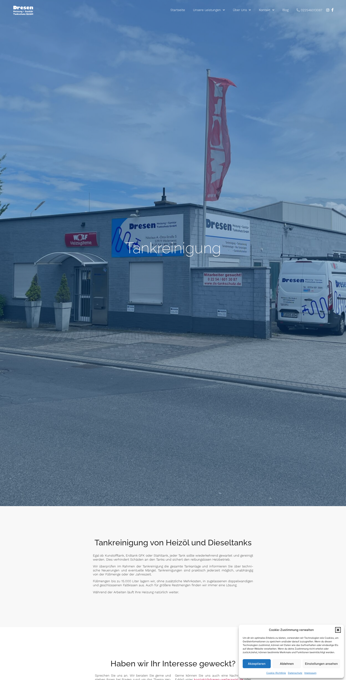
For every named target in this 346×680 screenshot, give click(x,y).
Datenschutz (295, 672)
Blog (285, 10)
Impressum (310, 672)
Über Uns (240, 10)
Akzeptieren (257, 664)
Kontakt (264, 10)
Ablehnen (287, 664)
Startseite (177, 10)
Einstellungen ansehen (321, 664)
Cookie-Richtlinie (276, 672)
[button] (338, 630)
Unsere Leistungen (207, 10)
